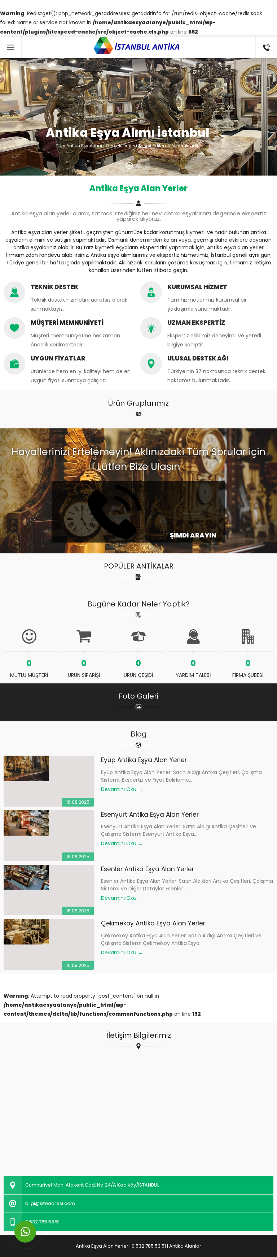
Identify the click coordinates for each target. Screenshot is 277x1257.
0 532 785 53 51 (42, 1221)
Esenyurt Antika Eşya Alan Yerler (150, 814)
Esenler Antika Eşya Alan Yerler (147, 869)
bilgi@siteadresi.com (50, 1203)
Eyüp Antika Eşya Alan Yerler (144, 760)
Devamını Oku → (122, 789)
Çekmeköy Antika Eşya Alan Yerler (153, 923)
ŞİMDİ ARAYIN (192, 535)
